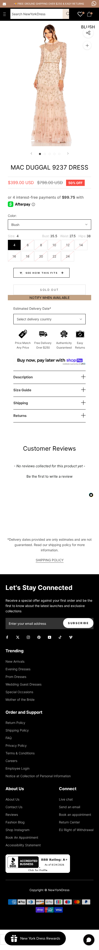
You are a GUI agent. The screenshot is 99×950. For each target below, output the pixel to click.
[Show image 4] (54, 154)
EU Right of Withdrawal (76, 830)
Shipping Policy (17, 730)
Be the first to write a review (49, 476)
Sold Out (49, 289)
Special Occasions (19, 692)
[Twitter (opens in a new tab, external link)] (17, 637)
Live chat (66, 799)
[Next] (68, 153)
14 (81, 245)
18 (27, 256)
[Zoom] (87, 45)
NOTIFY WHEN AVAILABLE (49, 298)
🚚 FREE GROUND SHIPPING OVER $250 (38, 3)
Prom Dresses (16, 677)
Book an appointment (75, 814)
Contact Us (14, 807)
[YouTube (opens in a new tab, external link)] (49, 637)
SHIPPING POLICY (50, 560)
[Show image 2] (45, 154)
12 (68, 245)
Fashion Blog (15, 822)
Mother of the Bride (20, 699)
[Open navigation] (5, 14)
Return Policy (15, 723)
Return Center (69, 822)
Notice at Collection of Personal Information (38, 776)
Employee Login (17, 768)
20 (41, 256)
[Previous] (31, 153)
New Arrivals (15, 661)
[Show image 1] (40, 154)
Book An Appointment (22, 837)
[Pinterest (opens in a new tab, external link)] (39, 637)
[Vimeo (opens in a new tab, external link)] (70, 637)
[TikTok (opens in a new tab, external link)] (60, 637)
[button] (49, 476)
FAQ (9, 738)
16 (14, 256)
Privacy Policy (16, 745)
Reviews (12, 814)
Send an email (69, 807)
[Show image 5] (59, 154)
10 (54, 245)
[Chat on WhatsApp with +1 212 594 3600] (94, 3)
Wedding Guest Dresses (23, 684)
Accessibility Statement (23, 845)
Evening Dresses (18, 669)
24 (68, 256)
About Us (12, 799)
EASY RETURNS (74, 3)
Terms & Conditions (20, 753)
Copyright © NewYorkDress (49, 890)
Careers (11, 761)
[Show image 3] (50, 154)
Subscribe (78, 623)
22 (54, 256)
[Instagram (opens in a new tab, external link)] (28, 637)
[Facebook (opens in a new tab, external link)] (7, 637)
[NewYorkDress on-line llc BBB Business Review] (38, 857)
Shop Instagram (17, 830)
